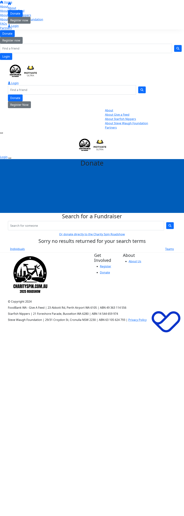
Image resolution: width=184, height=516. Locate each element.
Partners (111, 127)
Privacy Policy (137, 320)
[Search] (178, 48)
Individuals (17, 249)
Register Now (19, 105)
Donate (7, 34)
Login (6, 56)
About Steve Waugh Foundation (126, 123)
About (12, 8)
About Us (135, 261)
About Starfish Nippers (120, 119)
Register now (11, 40)
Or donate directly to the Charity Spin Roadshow (92, 234)
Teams (169, 249)
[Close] (9, 158)
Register (105, 266)
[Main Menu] (1, 132)
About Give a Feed (117, 115)
